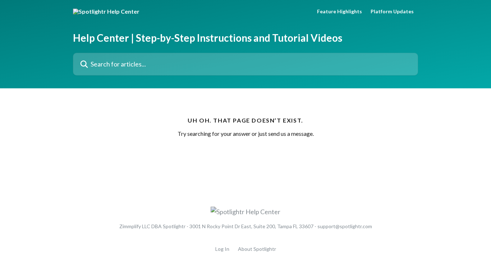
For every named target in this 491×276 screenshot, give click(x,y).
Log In (222, 249)
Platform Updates (392, 11)
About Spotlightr (257, 249)
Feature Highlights (339, 11)
